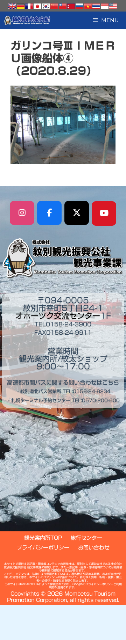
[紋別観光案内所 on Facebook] (49, 213)
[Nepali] (71, 6)
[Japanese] (37, 6)
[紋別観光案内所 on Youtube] (104, 213)
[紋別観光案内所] (27, 20)
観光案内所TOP (43, 537)
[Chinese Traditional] (62, 6)
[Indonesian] (104, 6)
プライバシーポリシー (43, 547)
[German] (20, 6)
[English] (12, 6)
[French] (29, 6)
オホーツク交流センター (57, 316)
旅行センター (86, 537)
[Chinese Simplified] (54, 6)
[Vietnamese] (88, 6)
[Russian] (79, 6)
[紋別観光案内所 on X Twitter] (76, 213)
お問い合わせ (94, 547)
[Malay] (113, 6)
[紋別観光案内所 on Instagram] (22, 213)
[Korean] (46, 6)
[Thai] (96, 6)
